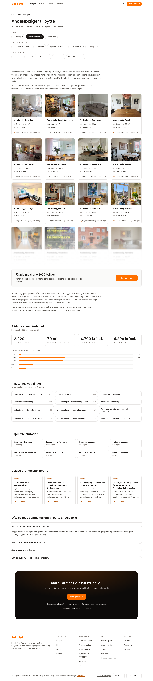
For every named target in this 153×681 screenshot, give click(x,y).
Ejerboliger (51, 37)
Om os (58, 649)
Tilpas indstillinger (104, 676)
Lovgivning (83, 661)
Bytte (13, 15)
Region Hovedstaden (58, 47)
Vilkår (103, 649)
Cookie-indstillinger (109, 658)
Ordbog (82, 665)
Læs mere (81, 676)
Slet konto (105, 654)
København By (78, 47)
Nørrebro (40, 47)
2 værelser (30, 57)
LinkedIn (127, 641)
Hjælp (58, 645)
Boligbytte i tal (84, 649)
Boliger (59, 641)
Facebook (128, 645)
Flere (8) (92, 47)
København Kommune (23, 47)
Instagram (127, 649)
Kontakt (59, 654)
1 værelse (17, 57)
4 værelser (58, 57)
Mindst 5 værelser (75, 57)
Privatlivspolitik (107, 641)
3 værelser (44, 57)
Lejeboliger (18, 37)
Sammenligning (85, 645)
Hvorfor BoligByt (85, 641)
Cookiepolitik (106, 645)
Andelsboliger (34, 37)
